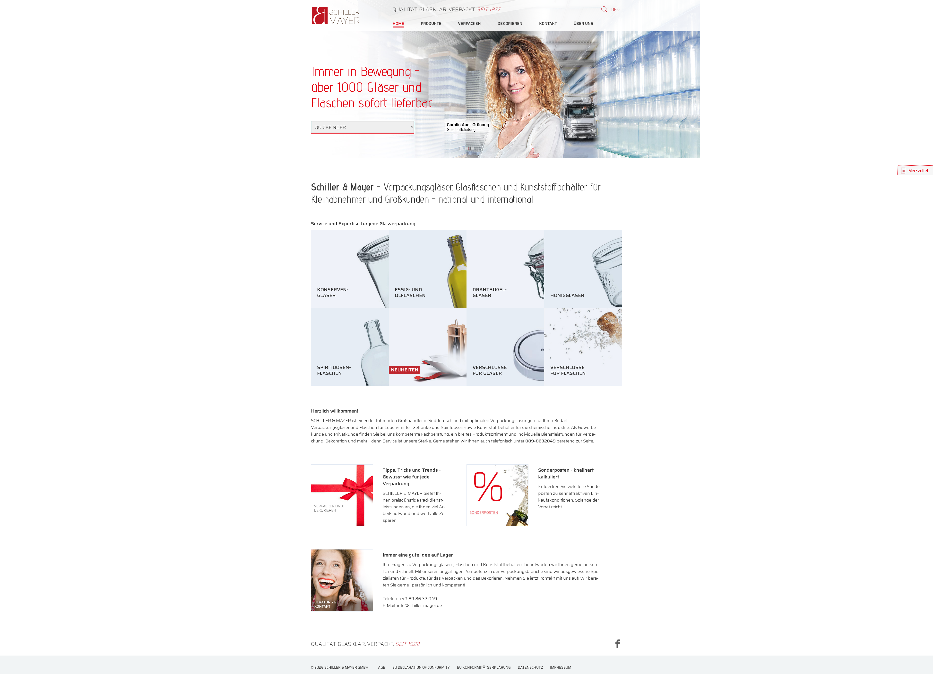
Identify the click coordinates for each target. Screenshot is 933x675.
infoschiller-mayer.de (419, 605)
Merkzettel (918, 170)
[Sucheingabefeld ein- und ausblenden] (604, 9)
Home (398, 23)
